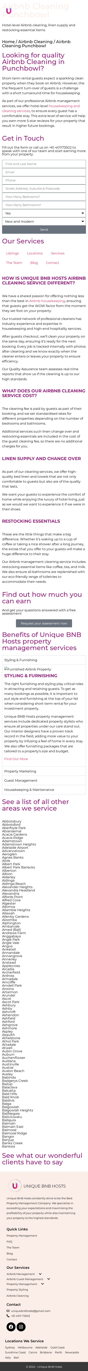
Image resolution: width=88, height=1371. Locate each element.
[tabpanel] (44, 715)
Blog (34, 263)
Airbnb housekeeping (47, 301)
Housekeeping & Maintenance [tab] (29, 790)
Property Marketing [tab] (20, 771)
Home (8, 41)
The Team (14, 263)
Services (57, 253)
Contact (52, 263)
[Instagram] (21, 1326)
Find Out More (16, 759)
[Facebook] (11, 1326)
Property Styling (17, 1289)
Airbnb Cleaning (35, 41)
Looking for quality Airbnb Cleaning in (33, 58)
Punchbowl (21, 68)
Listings (12, 253)
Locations (35, 253)
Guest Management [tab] (20, 780)
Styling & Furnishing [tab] (20, 660)
